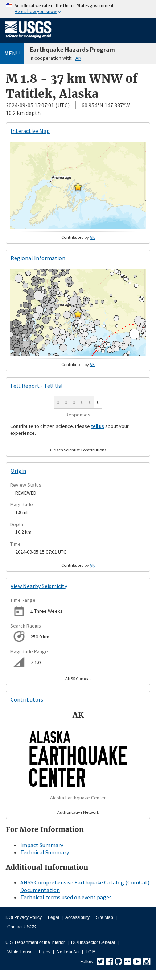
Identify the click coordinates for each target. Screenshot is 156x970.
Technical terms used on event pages (66, 897)
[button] (78, 186)
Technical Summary (44, 852)
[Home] (28, 39)
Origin (18, 470)
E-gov (44, 951)
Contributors (27, 699)
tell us (97, 426)
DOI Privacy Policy (23, 917)
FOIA (90, 951)
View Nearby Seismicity (39, 586)
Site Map (104, 917)
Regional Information (38, 258)
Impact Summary (41, 845)
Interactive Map (30, 130)
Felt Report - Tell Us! (36, 385)
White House (20, 951)
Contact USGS (21, 926)
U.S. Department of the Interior (35, 942)
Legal (53, 917)
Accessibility (77, 917)
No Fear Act (68, 951)
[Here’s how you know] (78, 9)
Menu (12, 53)
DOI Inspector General (93, 942)
